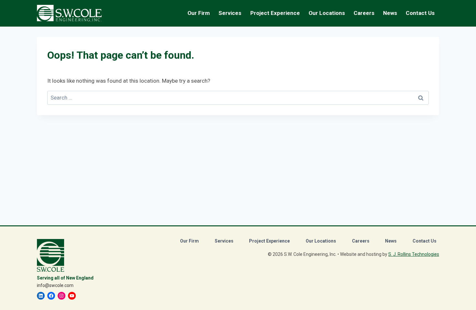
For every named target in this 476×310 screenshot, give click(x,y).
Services (224, 241)
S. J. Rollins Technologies (413, 254)
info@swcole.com (55, 285)
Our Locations (327, 13)
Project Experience (275, 13)
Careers (360, 241)
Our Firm (189, 241)
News (390, 13)
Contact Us (420, 13)
